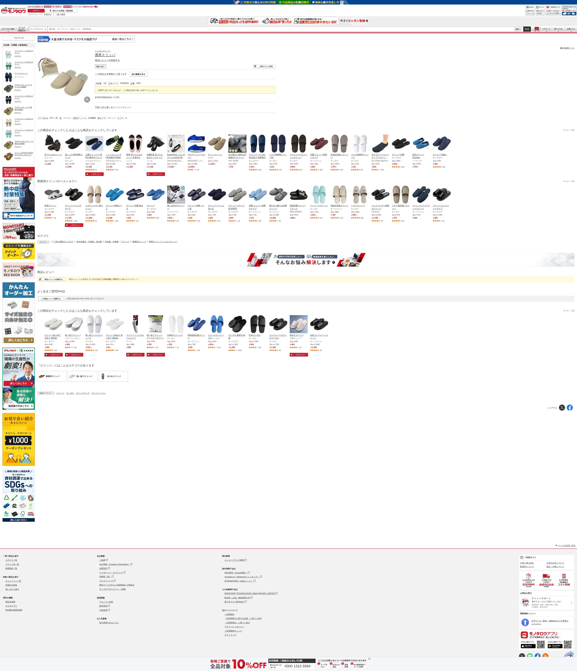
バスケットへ (96, 174)
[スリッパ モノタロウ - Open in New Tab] (156, 195)
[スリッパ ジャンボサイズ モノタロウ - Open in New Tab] (74, 195)
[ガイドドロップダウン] (553, 12)
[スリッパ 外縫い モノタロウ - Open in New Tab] (442, 144)
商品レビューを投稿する (107, 60)
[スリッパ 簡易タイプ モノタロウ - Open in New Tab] (115, 195)
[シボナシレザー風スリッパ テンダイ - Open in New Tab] (94, 195)
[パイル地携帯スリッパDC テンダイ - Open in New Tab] (278, 144)
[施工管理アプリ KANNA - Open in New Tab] (18, 386)
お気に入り (571, 29)
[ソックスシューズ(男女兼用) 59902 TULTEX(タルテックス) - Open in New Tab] (115, 144)
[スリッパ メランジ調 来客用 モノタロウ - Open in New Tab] (237, 195)
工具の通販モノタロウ (63, 242)
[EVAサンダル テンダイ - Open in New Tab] (258, 324)
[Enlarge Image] (87, 100)
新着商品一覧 (11, 568)
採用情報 (101, 598)
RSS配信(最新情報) (13, 610)
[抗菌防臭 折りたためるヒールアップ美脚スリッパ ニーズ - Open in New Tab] (156, 144)
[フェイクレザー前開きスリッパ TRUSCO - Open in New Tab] (380, 195)
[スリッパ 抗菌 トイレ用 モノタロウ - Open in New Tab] (197, 195)
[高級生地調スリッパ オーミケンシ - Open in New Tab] (340, 195)
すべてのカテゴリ (36, 29)
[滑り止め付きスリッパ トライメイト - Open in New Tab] (176, 195)
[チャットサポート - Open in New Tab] (540, 10)
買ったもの (558, 29)
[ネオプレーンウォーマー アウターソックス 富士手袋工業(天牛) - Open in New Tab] (380, 144)
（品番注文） (22, 29)
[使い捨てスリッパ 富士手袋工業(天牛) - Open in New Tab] (156, 324)
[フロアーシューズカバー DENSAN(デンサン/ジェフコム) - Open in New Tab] (197, 144)
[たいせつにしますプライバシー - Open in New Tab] (569, 656)
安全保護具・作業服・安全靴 (89, 242)
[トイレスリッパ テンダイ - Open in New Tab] (360, 195)
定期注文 (48, 14)
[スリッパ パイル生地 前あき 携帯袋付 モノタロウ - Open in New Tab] (258, 144)
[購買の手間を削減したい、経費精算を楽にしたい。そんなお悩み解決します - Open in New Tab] (306, 260)
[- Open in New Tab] (528, 580)
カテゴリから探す (8, 29)
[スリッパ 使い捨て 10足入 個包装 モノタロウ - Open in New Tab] (53, 324)
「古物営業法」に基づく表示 (237, 623)
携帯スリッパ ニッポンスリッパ (163, 242)
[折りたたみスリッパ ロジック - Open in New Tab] (53, 144)
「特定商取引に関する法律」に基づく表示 (243, 618)
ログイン (36, 10)
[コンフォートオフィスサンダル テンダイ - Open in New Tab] (278, 324)
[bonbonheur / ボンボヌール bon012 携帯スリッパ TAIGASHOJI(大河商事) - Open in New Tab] (176, 144)
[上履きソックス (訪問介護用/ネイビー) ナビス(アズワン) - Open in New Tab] (94, 144)
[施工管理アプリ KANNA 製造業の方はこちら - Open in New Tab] (18, 409)
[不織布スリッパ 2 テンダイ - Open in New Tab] (176, 324)
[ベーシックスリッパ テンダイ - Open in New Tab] (319, 195)
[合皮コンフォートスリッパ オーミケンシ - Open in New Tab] (319, 324)
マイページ (33, 14)
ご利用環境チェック (233, 631)
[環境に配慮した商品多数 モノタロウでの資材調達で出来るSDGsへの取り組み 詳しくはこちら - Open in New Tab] (18, 521)
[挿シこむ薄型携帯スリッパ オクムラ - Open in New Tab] (74, 144)
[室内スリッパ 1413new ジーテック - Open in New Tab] (421, 144)
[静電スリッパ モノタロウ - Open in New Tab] (53, 195)
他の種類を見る (138, 74)
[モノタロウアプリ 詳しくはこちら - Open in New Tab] (546, 635)
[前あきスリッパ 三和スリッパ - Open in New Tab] (299, 324)
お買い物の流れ (527, 563)
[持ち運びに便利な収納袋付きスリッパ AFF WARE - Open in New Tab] (237, 144)
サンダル (70, 393)
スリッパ (125, 242)
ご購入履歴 (60, 14)
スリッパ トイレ (99, 393)
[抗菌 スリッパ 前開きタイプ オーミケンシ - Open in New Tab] (258, 195)
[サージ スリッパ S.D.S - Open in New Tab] (217, 144)
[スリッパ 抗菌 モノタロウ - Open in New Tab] (401, 144)
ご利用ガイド (530, 557)
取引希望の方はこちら (109, 623)
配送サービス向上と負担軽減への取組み (116, 585)
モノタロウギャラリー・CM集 (112, 589)
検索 (527, 29)
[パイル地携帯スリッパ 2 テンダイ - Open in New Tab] (360, 144)
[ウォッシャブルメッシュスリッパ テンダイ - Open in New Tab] (299, 144)
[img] (14, 10)
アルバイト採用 (106, 602)
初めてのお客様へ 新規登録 (63, 11)
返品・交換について (555, 566)
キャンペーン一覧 (13, 581)
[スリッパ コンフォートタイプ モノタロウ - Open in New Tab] (442, 195)
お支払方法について (555, 563)
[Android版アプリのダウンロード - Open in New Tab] (560, 645)
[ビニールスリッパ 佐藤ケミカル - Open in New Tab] (217, 324)
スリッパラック (83, 393)
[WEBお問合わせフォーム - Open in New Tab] (530, 10)
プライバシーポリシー (234, 627)
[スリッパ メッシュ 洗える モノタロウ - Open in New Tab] (217, 195)
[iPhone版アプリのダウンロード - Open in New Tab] (532, 645)
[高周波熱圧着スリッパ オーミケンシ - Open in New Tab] (197, 324)
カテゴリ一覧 (11, 560)
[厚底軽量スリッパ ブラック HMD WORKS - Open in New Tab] (299, 195)
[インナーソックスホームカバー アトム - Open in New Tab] (135, 324)
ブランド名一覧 (12, 564)
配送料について (527, 566)
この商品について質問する (51, 299)
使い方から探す (12, 589)
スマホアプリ (11, 606)
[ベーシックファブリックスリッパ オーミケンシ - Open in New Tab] (421, 195)
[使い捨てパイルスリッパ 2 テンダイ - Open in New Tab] (94, 324)
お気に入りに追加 (266, 66)
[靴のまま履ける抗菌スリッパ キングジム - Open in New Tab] (278, 195)
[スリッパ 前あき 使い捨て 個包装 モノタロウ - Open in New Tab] (115, 324)
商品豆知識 (10, 602)
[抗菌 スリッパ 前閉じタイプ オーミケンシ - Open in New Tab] (319, 144)
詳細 (517, 29)
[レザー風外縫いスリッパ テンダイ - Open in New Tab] (401, 195)
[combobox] (280, 29)
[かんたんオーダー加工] (18, 343)
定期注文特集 (11, 585)
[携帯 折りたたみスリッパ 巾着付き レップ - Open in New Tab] (135, 144)
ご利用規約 (229, 614)
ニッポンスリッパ (103, 51)
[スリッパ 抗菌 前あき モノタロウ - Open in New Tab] (135, 195)
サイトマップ (230, 635)
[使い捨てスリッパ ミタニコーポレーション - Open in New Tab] (74, 324)
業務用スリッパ (139, 242)
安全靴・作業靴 (112, 242)
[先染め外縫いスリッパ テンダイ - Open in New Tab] (340, 144)
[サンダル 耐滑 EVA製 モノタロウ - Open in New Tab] (237, 324)
